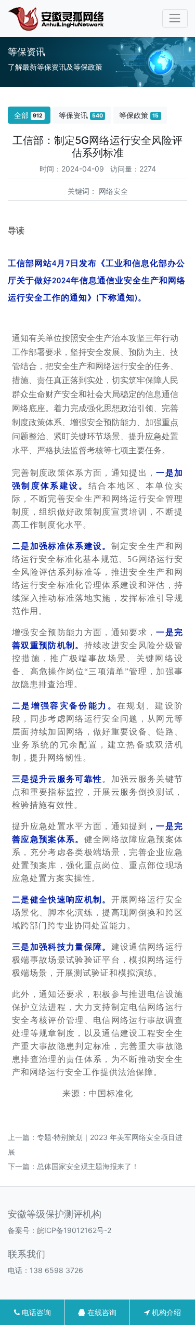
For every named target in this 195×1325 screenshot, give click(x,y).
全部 (28, 115)
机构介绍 (165, 1312)
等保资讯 (81, 115)
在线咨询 (100, 1312)
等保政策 (139, 115)
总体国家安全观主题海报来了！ (88, 1166)
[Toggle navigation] (175, 18)
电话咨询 (35, 1312)
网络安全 (113, 191)
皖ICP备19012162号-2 (74, 1230)
